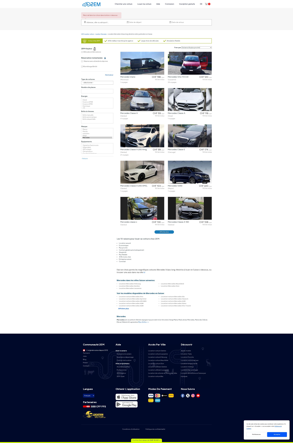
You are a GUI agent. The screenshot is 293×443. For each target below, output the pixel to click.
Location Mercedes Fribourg (130, 284)
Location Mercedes (101, 34)
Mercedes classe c (128, 222)
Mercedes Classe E (176, 149)
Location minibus (187, 367)
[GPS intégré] (97, 149)
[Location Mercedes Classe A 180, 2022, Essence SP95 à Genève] (190, 208)
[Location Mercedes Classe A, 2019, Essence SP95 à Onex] (190, 99)
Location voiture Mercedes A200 (131, 303)
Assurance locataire (124, 354)
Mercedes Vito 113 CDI (178, 77)
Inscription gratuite (187, 4)
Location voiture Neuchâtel (158, 360)
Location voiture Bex (155, 376)
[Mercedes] (97, 138)
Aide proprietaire (122, 364)
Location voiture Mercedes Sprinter (132, 299)
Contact (86, 366)
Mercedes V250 (174, 186)
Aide (158, 4)
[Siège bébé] (97, 147)
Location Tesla (186, 354)
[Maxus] (97, 129)
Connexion (169, 4)
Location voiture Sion (156, 364)
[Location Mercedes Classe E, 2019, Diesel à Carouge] (190, 135)
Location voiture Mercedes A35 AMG (132, 301)
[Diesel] (97, 100)
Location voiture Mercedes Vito (131, 296)
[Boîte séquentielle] (97, 119)
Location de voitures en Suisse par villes (162, 373)
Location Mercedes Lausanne (130, 288)
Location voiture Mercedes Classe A (174, 299)
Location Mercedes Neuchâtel (172, 284)
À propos (86, 353)
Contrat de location (124, 360)
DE (201, 4)
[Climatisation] (97, 151)
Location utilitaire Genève (157, 367)
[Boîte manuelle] (97, 115)
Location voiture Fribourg (157, 357)
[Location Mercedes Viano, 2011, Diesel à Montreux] (142, 63)
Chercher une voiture (123, 4)
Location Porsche (187, 357)
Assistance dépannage (125, 357)
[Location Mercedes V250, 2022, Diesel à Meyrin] (190, 172)
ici (144, 272)
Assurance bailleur (123, 367)
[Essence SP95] (97, 104)
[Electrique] (97, 106)
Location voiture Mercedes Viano (173, 303)
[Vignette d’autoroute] (97, 145)
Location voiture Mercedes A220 (173, 301)
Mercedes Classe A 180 (178, 222)
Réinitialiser (109, 75)
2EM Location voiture (87, 34)
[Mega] (97, 136)
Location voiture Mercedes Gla (172, 296)
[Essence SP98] (97, 102)
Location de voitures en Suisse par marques (193, 374)
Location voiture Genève (157, 351)
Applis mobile (186, 351)
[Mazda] (97, 131)
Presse (85, 363)
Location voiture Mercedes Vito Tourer (176, 306)
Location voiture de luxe (189, 360)
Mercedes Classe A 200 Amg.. (133, 149)
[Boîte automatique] (97, 117)
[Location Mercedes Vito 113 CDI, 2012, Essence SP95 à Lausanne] (190, 63)
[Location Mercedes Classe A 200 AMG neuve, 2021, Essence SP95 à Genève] (142, 172)
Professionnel (121, 370)
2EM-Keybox (121, 373)
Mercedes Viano (127, 77)
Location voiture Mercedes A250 (131, 306)
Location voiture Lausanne (158, 354)
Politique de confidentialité (155, 429)
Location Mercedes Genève (129, 286)
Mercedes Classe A (128, 113)
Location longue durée (189, 364)
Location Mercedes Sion (170, 286)
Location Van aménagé (189, 370)
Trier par (177, 48)
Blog (84, 359)
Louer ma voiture (144, 4)
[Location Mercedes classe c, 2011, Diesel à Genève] (142, 208)
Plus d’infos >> (143, 322)
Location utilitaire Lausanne (158, 370)
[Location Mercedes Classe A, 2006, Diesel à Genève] (142, 99)
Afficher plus (164, 232)
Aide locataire (121, 351)
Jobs (85, 356)
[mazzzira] (97, 134)
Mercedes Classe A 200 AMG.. (133, 186)
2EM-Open (121, 376)
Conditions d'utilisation (131, 429)
